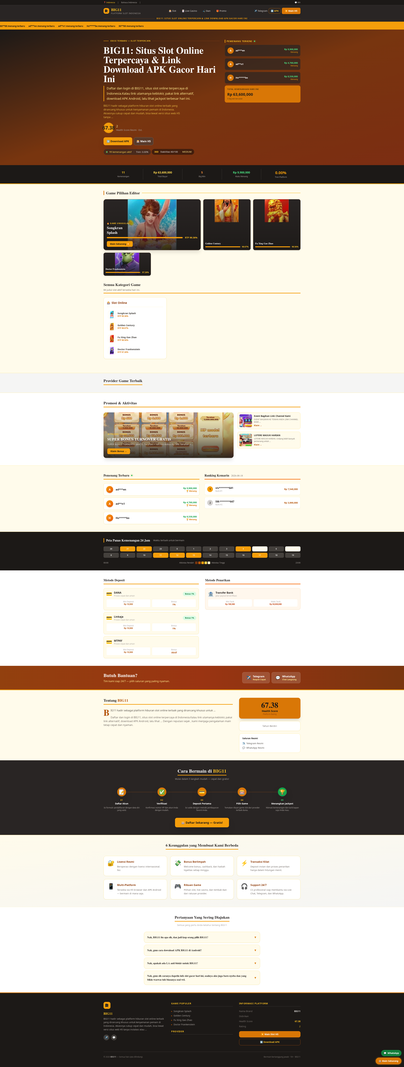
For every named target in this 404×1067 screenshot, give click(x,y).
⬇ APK (275, 10)
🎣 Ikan (207, 10)
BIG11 (297, 1056)
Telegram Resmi (252, 743)
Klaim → (258, 425)
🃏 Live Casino (189, 10)
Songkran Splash (181, 1011)
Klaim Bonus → (118, 451)
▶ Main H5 (291, 10)
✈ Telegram (260, 10)
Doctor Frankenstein (183, 1024)
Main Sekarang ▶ (120, 243)
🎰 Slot (172, 10)
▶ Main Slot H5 (269, 1034)
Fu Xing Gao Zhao (181, 1019)
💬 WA (297, 2)
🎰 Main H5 (144, 141)
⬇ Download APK (118, 141)
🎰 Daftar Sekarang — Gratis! (202, 822)
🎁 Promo (221, 10)
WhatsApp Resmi (253, 747)
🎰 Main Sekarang (388, 1060)
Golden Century (180, 1015)
